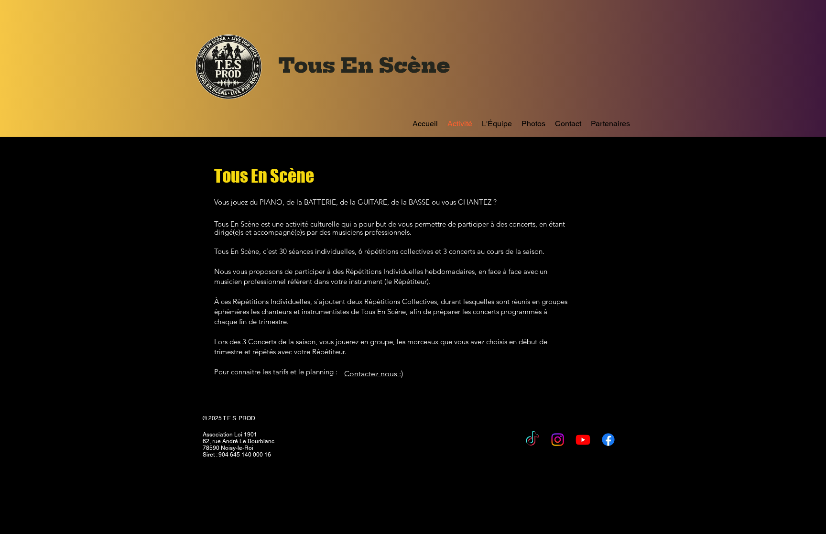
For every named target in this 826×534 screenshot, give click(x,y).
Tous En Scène (367, 65)
